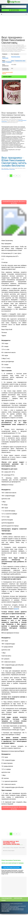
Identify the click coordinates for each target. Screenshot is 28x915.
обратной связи (5, 911)
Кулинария (22, 14)
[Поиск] (25, 6)
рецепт (16, 608)
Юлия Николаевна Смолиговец (8, 169)
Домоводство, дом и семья (12, 14)
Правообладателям (6, 898)
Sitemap (3, 900)
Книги (4, 14)
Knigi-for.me (15, 2)
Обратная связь (18, 898)
